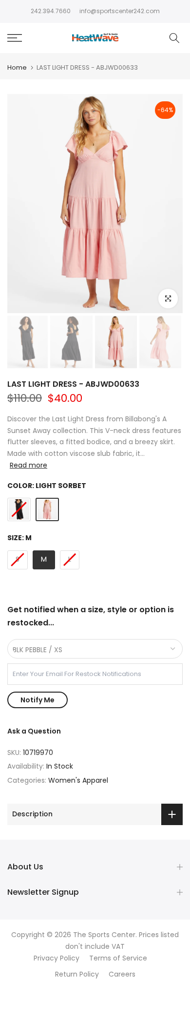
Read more (28, 465)
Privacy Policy (56, 958)
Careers (122, 974)
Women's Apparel (78, 780)
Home (17, 67)
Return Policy (77, 974)
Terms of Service (118, 958)
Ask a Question (34, 731)
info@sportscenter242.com (119, 11)
